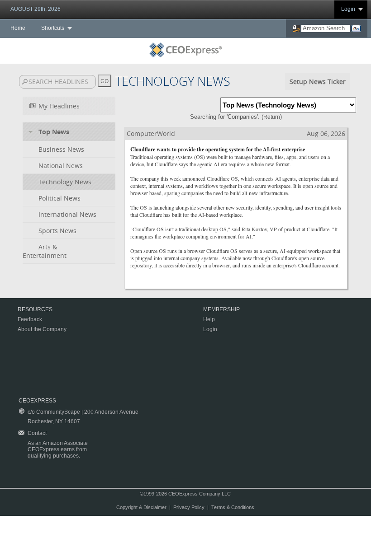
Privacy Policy (189, 507)
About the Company (42, 329)
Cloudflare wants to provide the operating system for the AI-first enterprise (217, 149)
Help (209, 319)
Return (271, 117)
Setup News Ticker (318, 81)
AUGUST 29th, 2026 (35, 9)
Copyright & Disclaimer (141, 507)
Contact (37, 433)
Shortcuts (52, 28)
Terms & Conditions (232, 507)
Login (348, 9)
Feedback (30, 319)
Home (17, 28)
